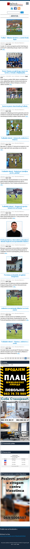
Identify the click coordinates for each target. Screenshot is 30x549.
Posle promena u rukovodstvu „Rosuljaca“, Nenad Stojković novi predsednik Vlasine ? (14, 240)
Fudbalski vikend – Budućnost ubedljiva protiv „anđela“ (15, 172)
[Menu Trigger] (27, 3)
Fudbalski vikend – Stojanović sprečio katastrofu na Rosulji (14, 207)
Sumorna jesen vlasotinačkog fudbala (14, 106)
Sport (7, 44)
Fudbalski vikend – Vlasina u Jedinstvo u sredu (14, 342)
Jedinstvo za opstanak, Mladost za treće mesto (14, 309)
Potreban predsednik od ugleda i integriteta (15, 275)
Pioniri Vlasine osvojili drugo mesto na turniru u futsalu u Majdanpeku (15, 72)
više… (3, 49)
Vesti (10, 44)
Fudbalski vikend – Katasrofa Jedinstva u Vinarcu (15, 139)
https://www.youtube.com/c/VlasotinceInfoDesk (13, 536)
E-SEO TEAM (16, 544)
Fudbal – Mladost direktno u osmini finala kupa (15, 38)
